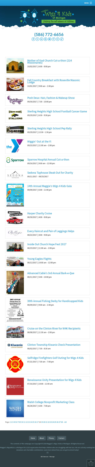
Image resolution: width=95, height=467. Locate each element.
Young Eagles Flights (39, 259)
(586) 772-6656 (48, 34)
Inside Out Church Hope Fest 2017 (46, 244)
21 (46, 422)
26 (57, 422)
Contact (61, 438)
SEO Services (44, 456)
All (66, 422)
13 (29, 422)
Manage (52, 456)
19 (42, 422)
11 (24, 422)
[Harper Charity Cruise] (15, 217)
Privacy (51, 438)
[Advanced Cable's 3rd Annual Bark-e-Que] (15, 282)
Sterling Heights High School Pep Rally (49, 128)
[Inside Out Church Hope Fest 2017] (15, 247)
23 (51, 422)
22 (49, 422)
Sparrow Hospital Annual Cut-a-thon (48, 159)
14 (31, 422)
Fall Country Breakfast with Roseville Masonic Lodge (53, 81)
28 (62, 422)
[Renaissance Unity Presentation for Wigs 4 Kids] (15, 386)
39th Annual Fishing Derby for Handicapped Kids (55, 301)
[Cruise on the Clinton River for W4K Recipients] (15, 332)
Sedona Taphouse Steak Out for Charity (50, 172)
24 (53, 422)
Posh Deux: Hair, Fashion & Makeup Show (51, 98)
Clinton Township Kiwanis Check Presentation (53, 345)
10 (22, 422)
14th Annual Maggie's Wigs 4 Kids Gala (49, 186)
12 (27, 422)
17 (38, 422)
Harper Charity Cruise (39, 213)
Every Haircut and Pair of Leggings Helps (50, 231)
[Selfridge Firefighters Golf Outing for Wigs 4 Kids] (15, 364)
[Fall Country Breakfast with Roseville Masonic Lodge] (15, 84)
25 (55, 422)
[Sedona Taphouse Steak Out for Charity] (15, 174)
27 (60, 422)
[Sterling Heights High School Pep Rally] (15, 130)
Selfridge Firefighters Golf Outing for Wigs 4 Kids (55, 358)
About (42, 438)
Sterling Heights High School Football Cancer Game (57, 111)
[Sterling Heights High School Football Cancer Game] (15, 115)
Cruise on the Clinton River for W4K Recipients (54, 328)
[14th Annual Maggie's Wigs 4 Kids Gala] (15, 195)
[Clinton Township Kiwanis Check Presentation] (15, 346)
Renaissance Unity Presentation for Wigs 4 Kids (54, 380)
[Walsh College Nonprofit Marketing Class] (15, 408)
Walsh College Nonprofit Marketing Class (50, 402)
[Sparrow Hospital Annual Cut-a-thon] (15, 160)
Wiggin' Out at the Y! (39, 141)
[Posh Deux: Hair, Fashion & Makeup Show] (15, 100)
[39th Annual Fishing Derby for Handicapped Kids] (15, 310)
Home (33, 438)
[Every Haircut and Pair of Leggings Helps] (15, 233)
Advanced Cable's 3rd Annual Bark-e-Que (50, 273)
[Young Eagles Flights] (15, 261)
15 (33, 422)
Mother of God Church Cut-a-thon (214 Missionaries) (49, 61)
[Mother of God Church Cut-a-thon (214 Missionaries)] (15, 65)
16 (35, 422)
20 (44, 422)
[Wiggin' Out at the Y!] (15, 146)
